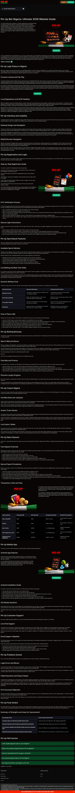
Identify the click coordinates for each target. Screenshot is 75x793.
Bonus (42, 774)
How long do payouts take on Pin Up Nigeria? (15, 758)
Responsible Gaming (4, 778)
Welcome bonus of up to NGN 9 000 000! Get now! (37, 791)
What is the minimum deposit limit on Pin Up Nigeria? (18, 748)
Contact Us (3, 774)
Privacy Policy (3, 776)
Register (63, 2)
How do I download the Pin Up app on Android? (16, 753)
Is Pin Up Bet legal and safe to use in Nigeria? (15, 743)
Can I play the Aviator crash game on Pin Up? (15, 763)
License (2, 780)
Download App (56, 577)
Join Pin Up (56, 50)
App (41, 776)
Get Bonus (70, 2)
